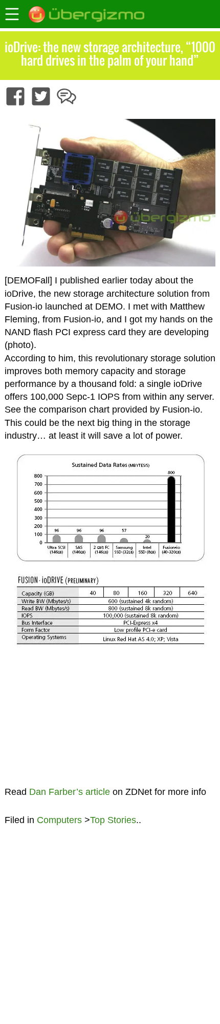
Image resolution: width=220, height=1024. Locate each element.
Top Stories (113, 820)
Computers (59, 820)
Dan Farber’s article (69, 792)
